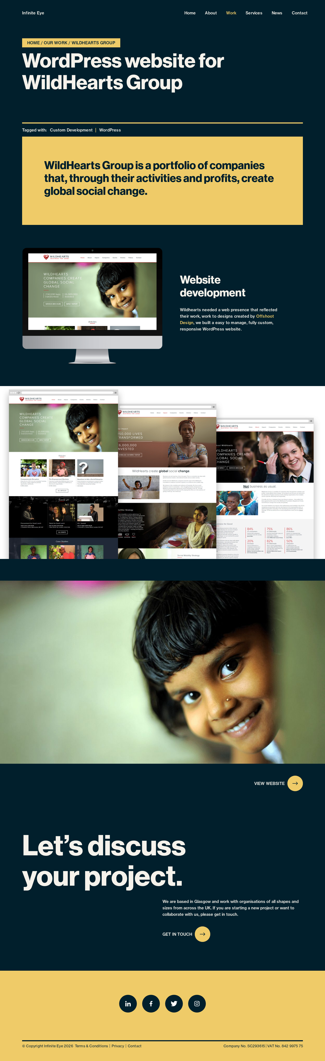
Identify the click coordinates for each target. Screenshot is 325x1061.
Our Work (55, 42)
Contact (300, 12)
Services (254, 12)
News (277, 12)
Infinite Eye (33, 12)
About (211, 12)
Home (190, 12)
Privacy (118, 1046)
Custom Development (71, 130)
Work (231, 12)
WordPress (110, 130)
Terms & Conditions (91, 1046)
